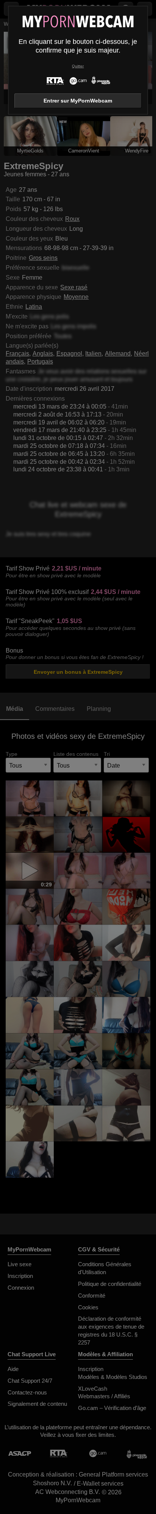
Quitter (78, 66)
